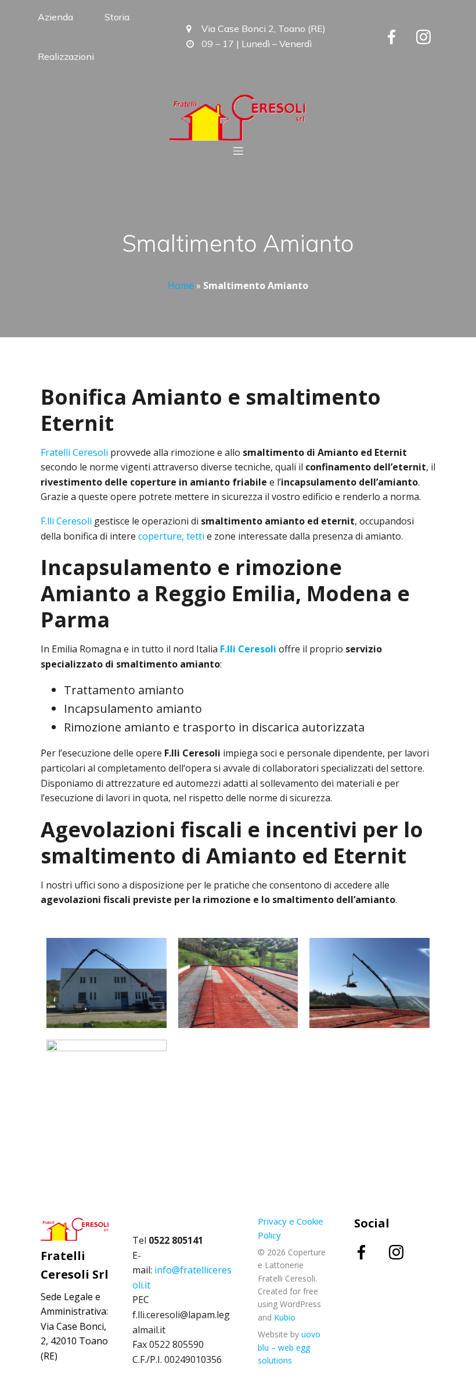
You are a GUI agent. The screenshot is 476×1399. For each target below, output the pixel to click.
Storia (116, 17)
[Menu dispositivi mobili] (238, 150)
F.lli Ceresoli (66, 521)
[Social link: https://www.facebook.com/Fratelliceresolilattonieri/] (371, 1251)
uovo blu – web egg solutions (289, 1347)
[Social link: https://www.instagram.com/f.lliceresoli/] (432, 36)
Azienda (55, 17)
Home (181, 285)
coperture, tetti (171, 536)
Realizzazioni (66, 56)
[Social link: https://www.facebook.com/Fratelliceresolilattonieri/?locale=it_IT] (400, 36)
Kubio (284, 1317)
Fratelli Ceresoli (74, 452)
